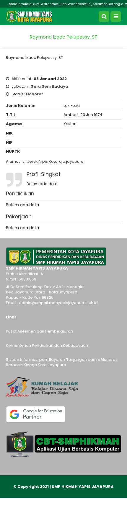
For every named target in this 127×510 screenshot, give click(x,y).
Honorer (34, 94)
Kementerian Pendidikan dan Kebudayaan (47, 345)
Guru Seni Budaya (49, 86)
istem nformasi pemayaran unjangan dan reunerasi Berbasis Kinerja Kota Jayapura (62, 362)
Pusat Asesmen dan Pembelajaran (39, 331)
